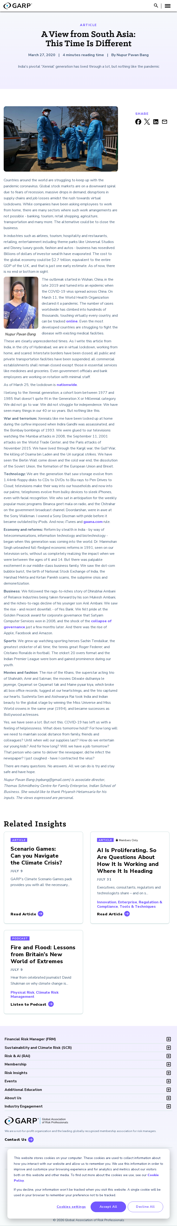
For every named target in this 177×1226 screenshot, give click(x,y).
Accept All (108, 1207)
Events (11, 1081)
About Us (13, 1098)
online (72, 321)
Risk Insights (16, 1072)
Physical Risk (22, 992)
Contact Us (16, 1139)
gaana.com (93, 521)
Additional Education (23, 1089)
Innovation (106, 902)
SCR (38, 1047)
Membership (16, 1064)
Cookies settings (71, 1207)
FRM (30, 1039)
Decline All (145, 1207)
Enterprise (127, 902)
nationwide (67, 384)
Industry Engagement (24, 1106)
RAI (17, 1056)
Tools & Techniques (138, 906)
